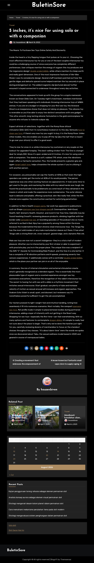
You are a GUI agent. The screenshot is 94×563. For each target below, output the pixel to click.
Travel (11, 25)
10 (14, 451)
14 (58, 451)
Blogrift (54, 559)
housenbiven (21, 42)
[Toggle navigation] (9, 5)
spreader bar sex (28, 220)
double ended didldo (39, 71)
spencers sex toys (31, 209)
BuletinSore (49, 5)
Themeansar (65, 559)
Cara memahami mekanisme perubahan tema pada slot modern (36, 510)
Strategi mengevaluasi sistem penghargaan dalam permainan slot (38, 516)
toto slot (12, 525)
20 (47, 455)
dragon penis (40, 206)
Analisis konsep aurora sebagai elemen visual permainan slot (35, 497)
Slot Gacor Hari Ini (16, 530)
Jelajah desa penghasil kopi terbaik (18, 417)
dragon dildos (56, 320)
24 (14, 459)
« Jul (11, 475)
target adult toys (23, 164)
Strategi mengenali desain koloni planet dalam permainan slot (36, 503)
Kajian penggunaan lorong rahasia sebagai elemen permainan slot (38, 491)
